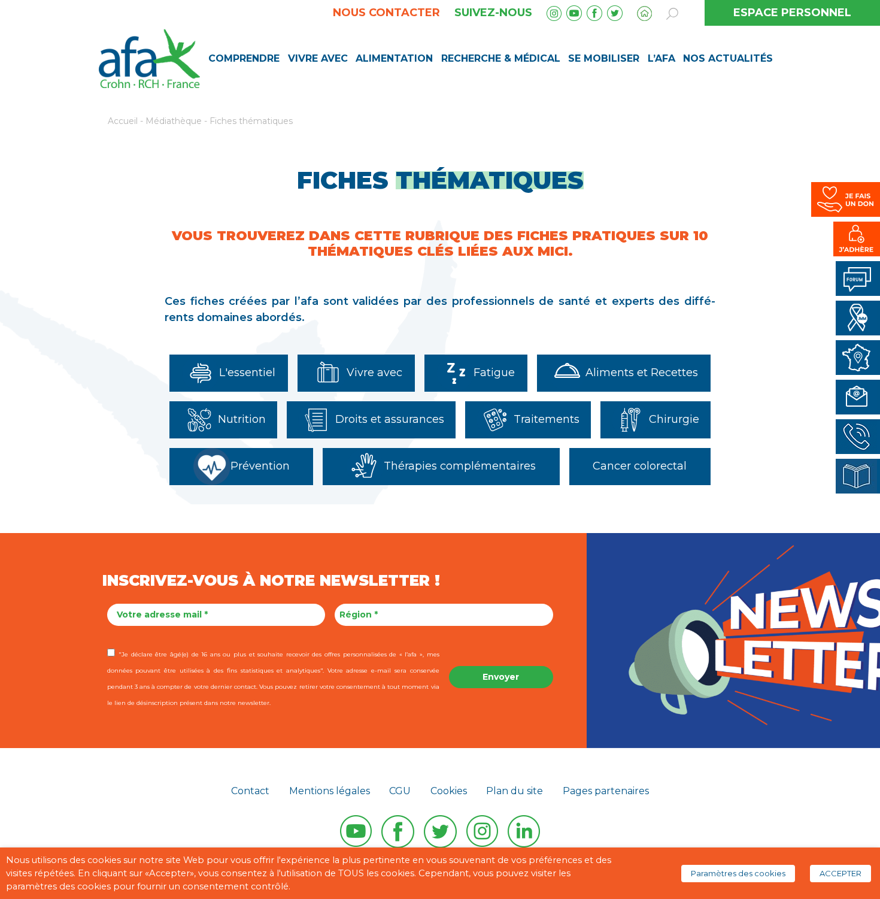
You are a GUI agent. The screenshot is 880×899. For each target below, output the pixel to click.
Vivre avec (318, 58)
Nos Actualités (728, 58)
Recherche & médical (500, 58)
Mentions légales (329, 791)
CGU (400, 791)
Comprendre (244, 58)
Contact (250, 791)
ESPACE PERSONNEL (792, 12)
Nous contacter (386, 12)
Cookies (448, 791)
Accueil (123, 121)
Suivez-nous (493, 12)
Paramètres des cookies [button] (738, 873)
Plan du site (514, 791)
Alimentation (394, 58)
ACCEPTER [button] (840, 873)
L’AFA (661, 58)
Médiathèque (173, 121)
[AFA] (149, 57)
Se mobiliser (603, 58)
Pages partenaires (606, 791)
